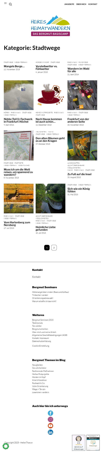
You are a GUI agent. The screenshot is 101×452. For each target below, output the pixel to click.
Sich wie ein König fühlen (78, 190)
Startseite (18, 163)
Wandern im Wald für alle (78, 70)
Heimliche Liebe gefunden (46, 228)
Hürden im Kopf (42, 62)
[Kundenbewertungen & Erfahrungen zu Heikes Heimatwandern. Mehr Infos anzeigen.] (93, 443)
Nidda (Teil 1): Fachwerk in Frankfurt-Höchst (18, 120)
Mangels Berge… (14, 66)
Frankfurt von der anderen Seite (78, 120)
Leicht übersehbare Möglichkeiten (75, 166)
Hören (6, 113)
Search (10, 4)
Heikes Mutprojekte (44, 113)
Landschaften (73, 163)
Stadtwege (8, 62)
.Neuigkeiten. (41, 132)
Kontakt (36, 276)
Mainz (50, 132)
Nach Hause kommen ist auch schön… (49, 120)
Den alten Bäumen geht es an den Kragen (50, 139)
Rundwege (83, 62)
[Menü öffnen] (5, 3)
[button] (6, 446)
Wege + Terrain (20, 62)
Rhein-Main (72, 62)
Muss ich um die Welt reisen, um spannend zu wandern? (18, 172)
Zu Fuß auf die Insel (79, 174)
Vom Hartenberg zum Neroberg (17, 223)
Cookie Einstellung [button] (40, 345)
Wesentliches (24, 165)
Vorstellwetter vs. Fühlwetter (46, 67)
